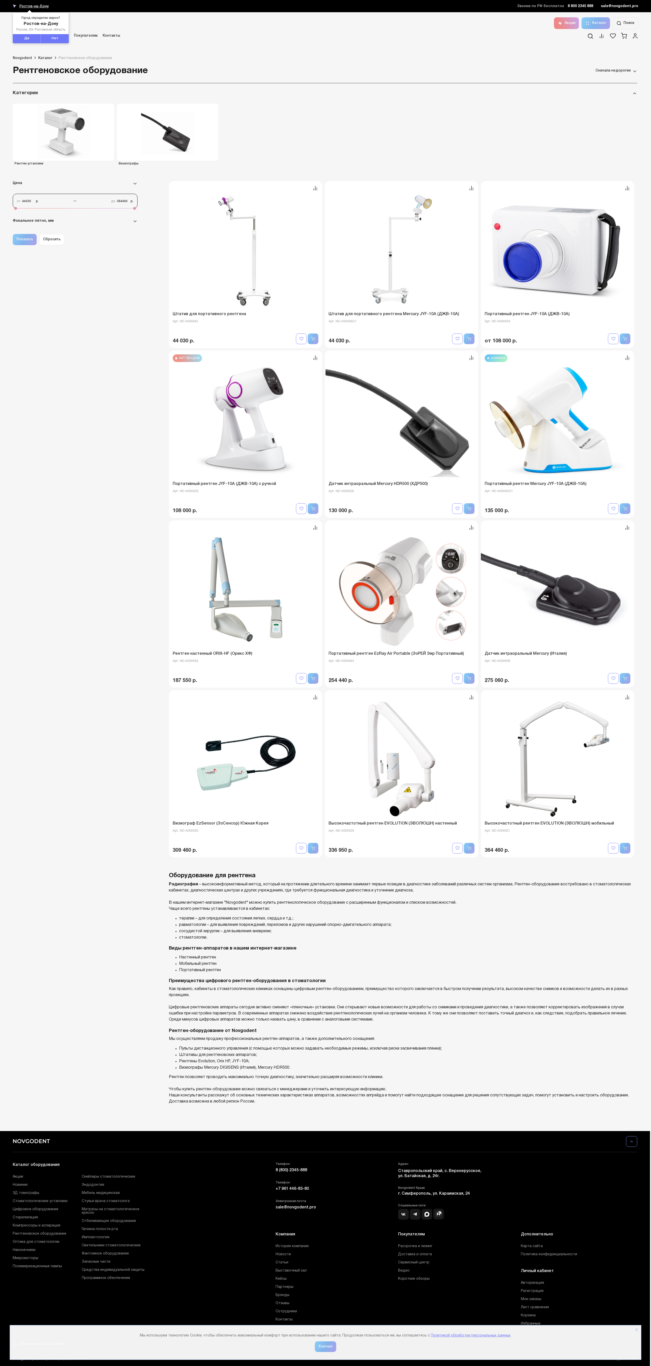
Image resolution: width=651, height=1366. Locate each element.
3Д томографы (26, 1193)
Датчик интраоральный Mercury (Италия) (526, 654)
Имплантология (95, 1237)
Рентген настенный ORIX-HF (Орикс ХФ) (212, 654)
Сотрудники (286, 1311)
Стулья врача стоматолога (106, 1201)
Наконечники (24, 1250)
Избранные (530, 1323)
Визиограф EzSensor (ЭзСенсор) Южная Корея (220, 823)
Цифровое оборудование (35, 1209)
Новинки (20, 1185)
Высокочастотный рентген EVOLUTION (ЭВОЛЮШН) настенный (393, 823)
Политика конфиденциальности (549, 1254)
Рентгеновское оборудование (39, 1233)
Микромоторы (25, 1258)
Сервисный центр (413, 1262)
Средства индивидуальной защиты (113, 1270)
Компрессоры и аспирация (36, 1225)
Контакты (111, 35)
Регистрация (532, 1291)
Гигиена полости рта (100, 1229)
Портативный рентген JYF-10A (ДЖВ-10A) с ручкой (224, 484)
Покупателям (86, 35)
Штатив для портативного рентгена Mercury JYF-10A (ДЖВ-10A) (394, 314)
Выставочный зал (291, 1270)
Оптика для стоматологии (36, 1242)
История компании (292, 1246)
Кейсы (281, 1278)
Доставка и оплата (415, 1254)
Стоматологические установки (40, 1201)
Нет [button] (54, 38)
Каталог (599, 23)
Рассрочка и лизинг (415, 1246)
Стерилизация (25, 1217)
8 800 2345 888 (580, 6)
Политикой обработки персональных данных (470, 1335)
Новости (283, 1254)
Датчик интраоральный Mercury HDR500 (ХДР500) (378, 484)
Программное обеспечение (106, 1278)
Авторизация (532, 1283)
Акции (570, 23)
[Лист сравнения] (602, 37)
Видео (404, 1270)
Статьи (282, 1262)
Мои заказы (531, 1299)
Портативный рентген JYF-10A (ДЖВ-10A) (527, 314)
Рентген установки (29, 163)
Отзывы (282, 1303)
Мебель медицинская (101, 1193)
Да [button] (26, 38)
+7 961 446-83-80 (292, 1189)
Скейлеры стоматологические (108, 1176)
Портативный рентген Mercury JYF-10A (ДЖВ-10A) (536, 484)
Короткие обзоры (414, 1278)
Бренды (282, 1295)
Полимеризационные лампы (37, 1266)
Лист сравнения (535, 1307)
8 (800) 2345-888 (291, 1170)
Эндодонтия (93, 1185)
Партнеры (284, 1287)
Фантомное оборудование (105, 1253)
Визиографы (129, 163)
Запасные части (96, 1261)
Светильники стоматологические (111, 1245)
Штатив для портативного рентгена (209, 314)
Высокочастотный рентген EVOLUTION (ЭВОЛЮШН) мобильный (549, 823)
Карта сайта (532, 1246)
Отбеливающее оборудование (109, 1221)
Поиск (628, 23)
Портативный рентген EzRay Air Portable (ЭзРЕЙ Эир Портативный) (396, 654)
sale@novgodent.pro (619, 6)
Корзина (528, 1315)
